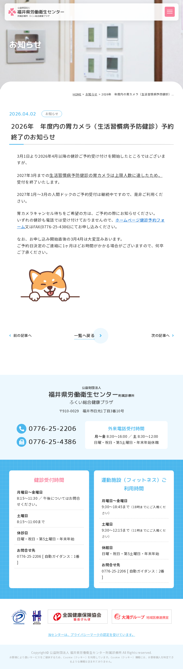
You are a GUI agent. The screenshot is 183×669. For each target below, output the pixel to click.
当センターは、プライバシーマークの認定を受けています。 (91, 634)
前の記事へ (22, 335)
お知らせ (91, 94)
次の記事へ (160, 335)
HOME (77, 94)
